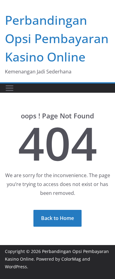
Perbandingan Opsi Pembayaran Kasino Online (57, 38)
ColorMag (71, 259)
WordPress (16, 267)
